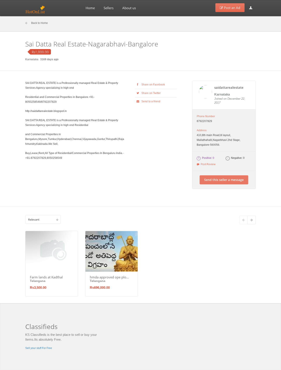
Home (90, 8)
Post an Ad (231, 7)
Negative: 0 (236, 157)
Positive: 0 (206, 157)
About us (129, 8)
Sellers (108, 8)
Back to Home (39, 23)
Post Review (207, 164)
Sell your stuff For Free (38, 348)
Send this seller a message (224, 180)
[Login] (250, 8)
